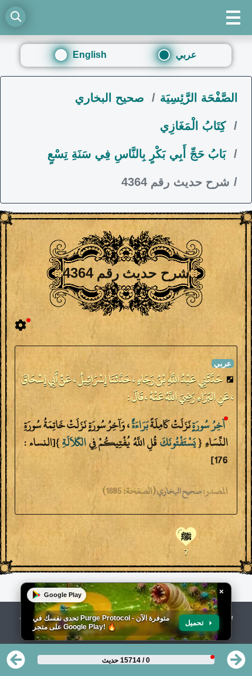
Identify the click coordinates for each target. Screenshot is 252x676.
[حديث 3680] (236, 663)
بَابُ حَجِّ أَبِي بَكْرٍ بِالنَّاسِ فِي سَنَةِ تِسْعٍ (138, 153)
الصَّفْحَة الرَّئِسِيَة (199, 97)
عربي (186, 55)
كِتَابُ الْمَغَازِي (195, 125)
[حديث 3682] (15, 663)
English (90, 55)
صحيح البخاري (111, 97)
